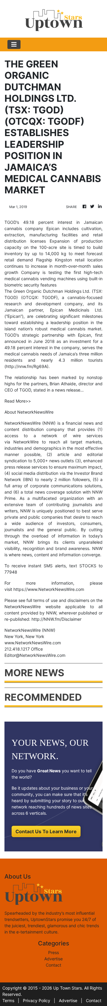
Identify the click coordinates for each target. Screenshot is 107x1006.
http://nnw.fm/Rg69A (26, 366)
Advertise (53, 958)
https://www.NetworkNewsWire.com (48, 589)
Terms (8, 1000)
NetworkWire (26, 441)
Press (53, 952)
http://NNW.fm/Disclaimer (56, 619)
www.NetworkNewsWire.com (32, 642)
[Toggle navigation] (14, 44)
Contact (53, 965)
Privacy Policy (36, 1000)
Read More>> (17, 400)
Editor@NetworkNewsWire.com (34, 655)
